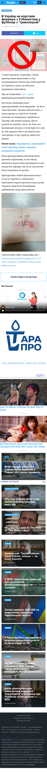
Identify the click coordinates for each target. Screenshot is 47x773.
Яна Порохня (7, 286)
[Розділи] (44, 1)
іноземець (42, 363)
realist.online (34, 752)
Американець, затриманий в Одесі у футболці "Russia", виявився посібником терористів (23, 147)
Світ (6, 457)
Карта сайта (6, 737)
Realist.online (16, 740)
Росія (4, 363)
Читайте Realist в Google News (23, 277)
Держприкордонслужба (16, 363)
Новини (8, 543)
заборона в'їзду (31, 363)
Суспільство (6, 10)
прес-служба (27, 94)
